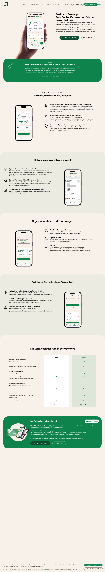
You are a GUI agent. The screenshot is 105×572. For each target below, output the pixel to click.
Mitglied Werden (90, 4)
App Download (88, 37)
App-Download (77, 4)
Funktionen (35, 4)
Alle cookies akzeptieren (93, 565)
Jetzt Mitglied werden (69, 37)
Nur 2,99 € (92, 421)
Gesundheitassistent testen (50, 77)
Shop (25, 4)
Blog (67, 4)
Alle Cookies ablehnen (93, 568)
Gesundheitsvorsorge (52, 4)
